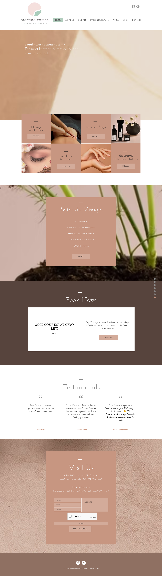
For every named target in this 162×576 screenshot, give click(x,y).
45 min (54, 333)
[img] (108, 329)
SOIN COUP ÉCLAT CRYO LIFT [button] (54, 326)
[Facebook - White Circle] (78, 563)
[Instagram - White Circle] (84, 563)
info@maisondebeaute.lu (70, 479)
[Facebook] (133, 6)
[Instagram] (137, 6)
